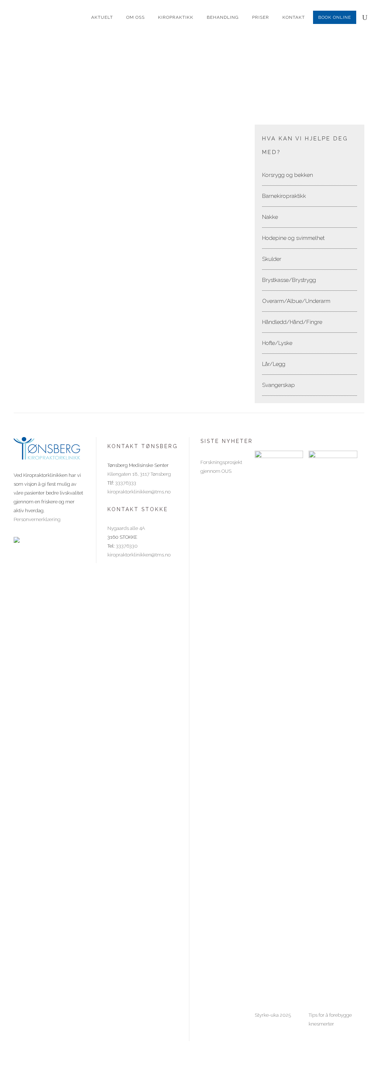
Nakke (270, 217)
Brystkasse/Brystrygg (289, 280)
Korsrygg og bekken (287, 175)
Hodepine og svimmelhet (293, 238)
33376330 (127, 546)
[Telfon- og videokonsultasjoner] (68, 186)
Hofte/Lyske (277, 343)
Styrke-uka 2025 (273, 1015)
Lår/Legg (273, 364)
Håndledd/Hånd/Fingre (292, 322)
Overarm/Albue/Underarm (296, 301)
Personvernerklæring (37, 519)
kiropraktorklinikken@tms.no (139, 492)
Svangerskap (278, 385)
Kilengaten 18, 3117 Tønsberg (139, 474)
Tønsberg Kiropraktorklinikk (155, 87)
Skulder (271, 259)
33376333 (125, 483)
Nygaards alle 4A (126, 528)
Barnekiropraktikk (284, 196)
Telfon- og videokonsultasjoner (57, 255)
